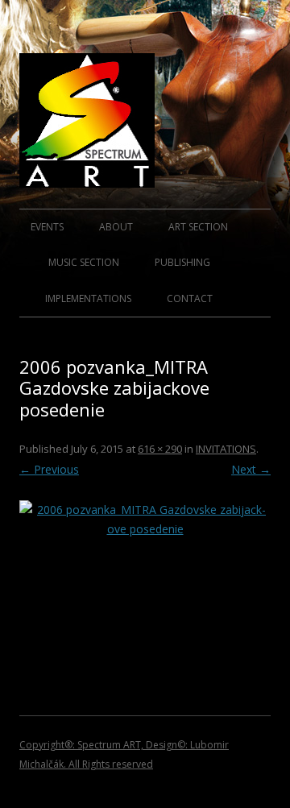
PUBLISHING (182, 262)
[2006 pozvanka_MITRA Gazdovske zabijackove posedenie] (145, 559)
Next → (251, 469)
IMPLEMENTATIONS (88, 298)
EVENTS (47, 227)
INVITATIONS (226, 448)
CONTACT (190, 298)
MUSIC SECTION (83, 262)
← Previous (49, 469)
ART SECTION (198, 227)
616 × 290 (160, 448)
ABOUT (116, 227)
